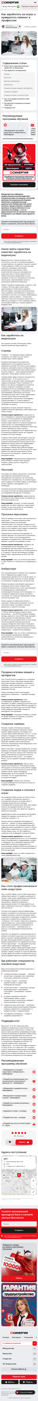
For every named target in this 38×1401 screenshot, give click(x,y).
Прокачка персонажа (12, 81)
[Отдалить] (33, 1185)
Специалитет (28, 1337)
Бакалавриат (16, 1337)
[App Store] (10, 1382)
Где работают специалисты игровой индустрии (17, 104)
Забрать (19, 1278)
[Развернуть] (33, 1192)
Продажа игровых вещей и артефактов (18, 88)
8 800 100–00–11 (20, 1166)
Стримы (7, 74)
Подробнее (4, 1395)
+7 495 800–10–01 (11, 1166)
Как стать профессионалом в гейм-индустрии (17, 99)
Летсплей (7, 77)
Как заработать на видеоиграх (15, 70)
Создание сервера (11, 92)
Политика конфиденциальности (11, 1389)
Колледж (6, 1337)
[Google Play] (28, 1382)
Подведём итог (9, 108)
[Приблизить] (33, 1180)
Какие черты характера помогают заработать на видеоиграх (16, 67)
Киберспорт (8, 84)
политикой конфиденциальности (13, 242)
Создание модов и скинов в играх (16, 95)
